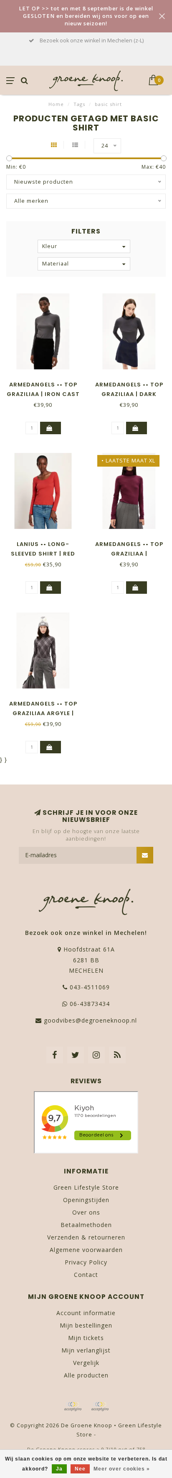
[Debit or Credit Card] (72, 1406)
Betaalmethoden (86, 1225)
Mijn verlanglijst (86, 1350)
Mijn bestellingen (86, 1325)
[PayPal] (99, 1406)
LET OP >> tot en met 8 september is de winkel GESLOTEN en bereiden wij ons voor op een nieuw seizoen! (86, 16)
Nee (80, 1469)
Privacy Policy (86, 1262)
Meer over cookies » (122, 1469)
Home (56, 104)
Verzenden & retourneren (86, 1237)
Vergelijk (86, 1363)
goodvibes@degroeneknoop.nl (90, 1020)
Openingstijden (86, 1200)
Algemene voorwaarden (86, 1250)
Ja (59, 1469)
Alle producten (86, 1375)
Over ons (86, 1212)
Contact (86, 1275)
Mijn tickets (86, 1338)
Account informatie (86, 1313)
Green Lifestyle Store (86, 1187)
